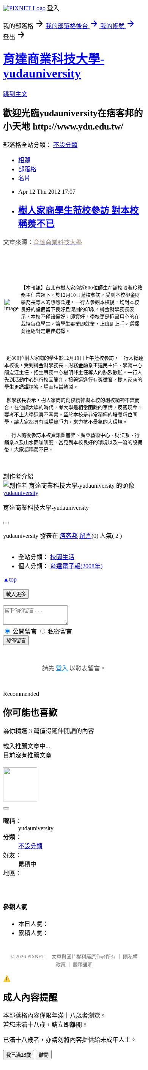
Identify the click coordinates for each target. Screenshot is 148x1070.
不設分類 (65, 145)
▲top (10, 579)
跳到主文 (15, 94)
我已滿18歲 (18, 1055)
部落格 (27, 169)
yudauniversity (20, 493)
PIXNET (35, 956)
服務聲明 (83, 964)
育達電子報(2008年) (76, 566)
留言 (85, 536)
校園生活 (62, 557)
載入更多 (16, 594)
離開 (44, 1055)
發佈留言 (16, 640)
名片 (24, 178)
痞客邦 (69, 536)
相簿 (24, 160)
